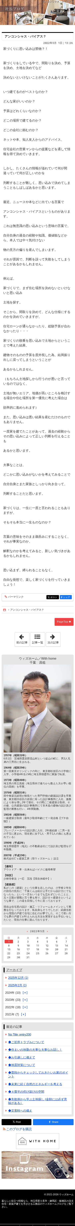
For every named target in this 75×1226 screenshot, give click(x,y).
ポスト (54, 597)
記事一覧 (37, 642)
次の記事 (54, 638)
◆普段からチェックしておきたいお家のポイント (38, 1074)
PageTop (62, 621)
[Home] (4, 609)
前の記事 (22, 638)
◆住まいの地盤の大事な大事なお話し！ (35, 1049)
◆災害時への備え (20, 1110)
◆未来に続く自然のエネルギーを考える (35, 1084)
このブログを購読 (19, 1129)
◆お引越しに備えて (21, 1057)
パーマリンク (16, 596)
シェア (67, 597)
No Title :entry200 (19, 1034)
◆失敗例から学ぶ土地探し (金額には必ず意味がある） (37, 1101)
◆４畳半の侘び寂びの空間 (26, 1091)
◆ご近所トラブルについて (26, 1042)
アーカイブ (14, 970)
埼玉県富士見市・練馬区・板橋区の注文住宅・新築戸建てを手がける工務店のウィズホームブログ (37, 12)
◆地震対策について (21, 1065)
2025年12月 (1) (18, 977)
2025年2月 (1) (17, 985)
